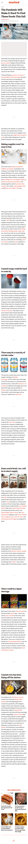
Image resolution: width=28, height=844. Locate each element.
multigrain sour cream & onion (14, 517)
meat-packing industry (14, 641)
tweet (5, 497)
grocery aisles (5, 63)
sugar (19, 231)
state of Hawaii (20, 611)
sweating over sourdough (11, 179)
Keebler (24, 551)
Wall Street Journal (17, 697)
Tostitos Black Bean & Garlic (9, 512)
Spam (12, 613)
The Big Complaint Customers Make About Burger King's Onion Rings (20, 829)
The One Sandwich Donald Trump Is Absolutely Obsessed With (20, 808)
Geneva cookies (16, 551)
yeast (16, 242)
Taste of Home (18, 714)
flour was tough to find (12, 188)
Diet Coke (18, 394)
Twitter (14, 562)
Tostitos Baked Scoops (18, 508)
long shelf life (18, 710)
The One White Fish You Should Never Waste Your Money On (7, 828)
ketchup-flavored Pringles (9, 519)
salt (23, 231)
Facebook (24, 371)
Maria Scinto (6, 19)
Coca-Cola (12, 422)
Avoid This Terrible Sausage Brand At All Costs (6, 807)
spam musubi (9, 615)
